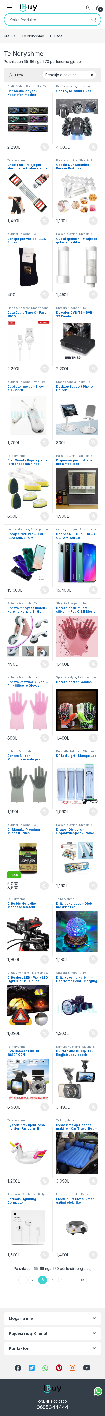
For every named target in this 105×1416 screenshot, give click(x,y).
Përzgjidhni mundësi (40, 885)
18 (82, 1280)
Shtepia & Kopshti (68, 308)
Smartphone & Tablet (70, 382)
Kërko (93, 19)
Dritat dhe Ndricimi (69, 751)
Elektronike (33, 86)
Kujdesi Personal (19, 234)
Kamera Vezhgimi (68, 1046)
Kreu (7, 36)
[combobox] (45, 19)
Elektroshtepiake (68, 1194)
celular (12, 529)
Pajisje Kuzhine (66, 160)
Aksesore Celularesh (22, 1194)
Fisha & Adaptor (18, 308)
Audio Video (15, 86)
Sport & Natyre (66, 677)
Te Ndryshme (33, 36)
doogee (23, 529)
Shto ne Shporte (42, 147)
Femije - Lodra (66, 86)
